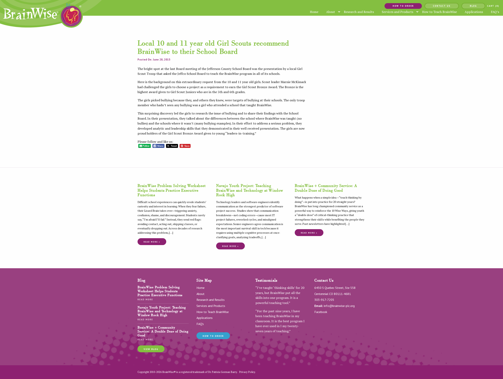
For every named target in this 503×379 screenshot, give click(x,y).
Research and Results (210, 299)
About (200, 293)
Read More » (152, 242)
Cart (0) (493, 6)
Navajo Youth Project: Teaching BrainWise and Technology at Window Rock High (249, 190)
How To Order (403, 6)
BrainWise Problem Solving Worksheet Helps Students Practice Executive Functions (172, 190)
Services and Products (210, 305)
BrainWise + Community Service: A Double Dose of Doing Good (326, 187)
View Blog (151, 349)
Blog (473, 6)
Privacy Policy (247, 372)
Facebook (320, 312)
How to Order (213, 336)
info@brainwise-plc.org (339, 306)
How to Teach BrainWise (212, 311)
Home (200, 287)
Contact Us (442, 6)
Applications (204, 317)
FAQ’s (200, 323)
